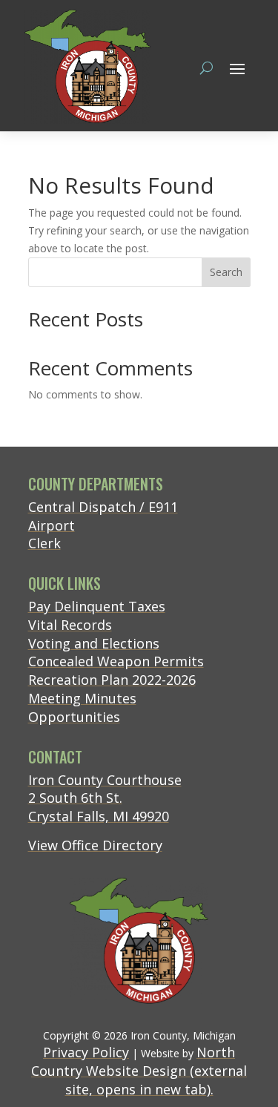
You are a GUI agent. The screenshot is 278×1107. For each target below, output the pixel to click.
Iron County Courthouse (105, 780)
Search (226, 272)
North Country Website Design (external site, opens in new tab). (139, 1070)
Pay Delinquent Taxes (96, 606)
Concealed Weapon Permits (116, 661)
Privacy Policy (86, 1052)
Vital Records (70, 625)
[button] (237, 68)
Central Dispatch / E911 (103, 507)
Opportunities (74, 717)
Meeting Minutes (82, 698)
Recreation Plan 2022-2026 (112, 680)
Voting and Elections (93, 643)
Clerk (44, 543)
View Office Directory (95, 845)
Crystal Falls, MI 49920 (98, 816)
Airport (51, 525)
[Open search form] (206, 67)
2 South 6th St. (75, 798)
